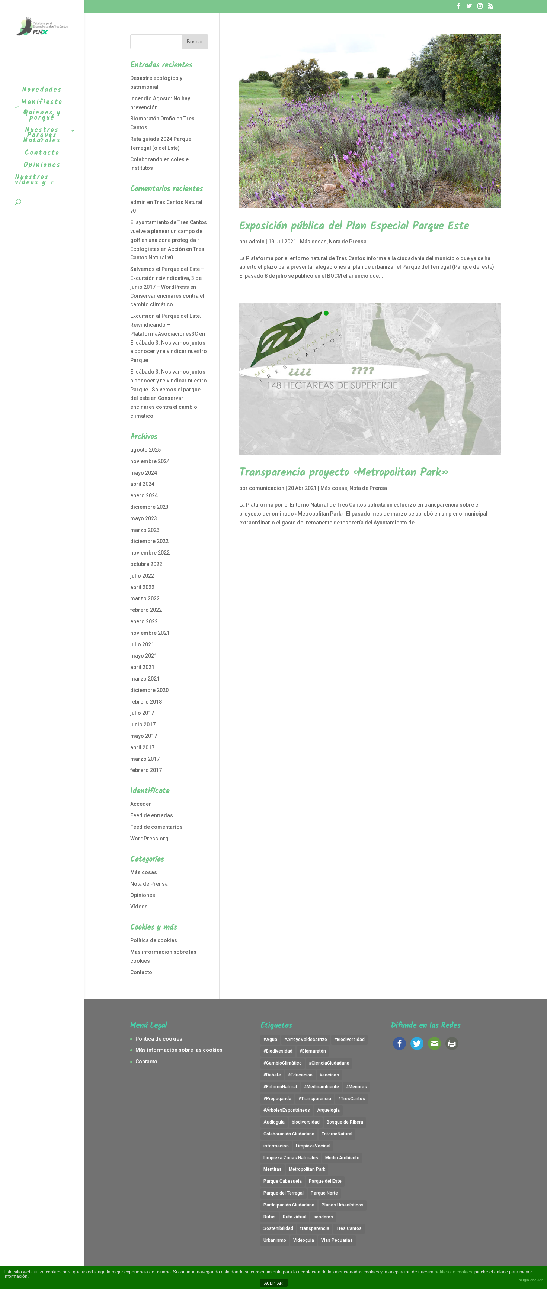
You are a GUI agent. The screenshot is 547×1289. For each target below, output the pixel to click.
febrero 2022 (146, 610)
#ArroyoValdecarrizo (305, 1039)
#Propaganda (277, 1098)
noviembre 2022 (150, 553)
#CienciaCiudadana (329, 1063)
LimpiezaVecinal (313, 1146)
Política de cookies (153, 940)
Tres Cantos (349, 1228)
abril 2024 (142, 484)
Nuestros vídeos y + (35, 181)
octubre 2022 (146, 564)
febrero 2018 (146, 702)
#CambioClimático (282, 1063)
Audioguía (274, 1122)
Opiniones (142, 895)
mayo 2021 (143, 656)
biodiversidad (306, 1122)
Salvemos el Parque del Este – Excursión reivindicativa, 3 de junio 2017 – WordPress (167, 278)
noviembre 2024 (150, 461)
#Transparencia (314, 1098)
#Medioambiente (321, 1086)
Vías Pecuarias (337, 1240)
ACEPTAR (273, 1283)
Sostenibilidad (278, 1228)
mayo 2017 (143, 736)
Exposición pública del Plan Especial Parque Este (354, 226)
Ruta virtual (294, 1216)
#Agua (270, 1039)
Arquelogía (328, 1110)
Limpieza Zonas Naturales (290, 1157)
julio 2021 (142, 644)
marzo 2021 (145, 679)
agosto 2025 (145, 450)
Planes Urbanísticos (343, 1205)
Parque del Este (325, 1181)
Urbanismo (274, 1240)
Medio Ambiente (342, 1157)
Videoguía (303, 1240)
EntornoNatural (337, 1134)
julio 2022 (142, 576)
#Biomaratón (313, 1051)
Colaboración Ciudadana (288, 1134)
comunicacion (266, 488)
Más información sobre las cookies (179, 1050)
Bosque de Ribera (345, 1122)
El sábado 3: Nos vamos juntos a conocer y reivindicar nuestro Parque (168, 352)
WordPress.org (149, 838)
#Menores (356, 1086)
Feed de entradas (151, 815)
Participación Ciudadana (288, 1205)
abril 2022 (142, 587)
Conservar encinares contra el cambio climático (163, 407)
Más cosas (313, 242)
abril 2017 (142, 747)
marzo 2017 (145, 759)
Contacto (141, 972)
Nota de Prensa (348, 242)
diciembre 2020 (149, 690)
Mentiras (272, 1169)
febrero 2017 (146, 770)
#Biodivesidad (277, 1051)
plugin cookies (531, 1280)
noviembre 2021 (150, 633)
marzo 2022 (145, 598)
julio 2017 (142, 713)
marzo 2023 (145, 530)
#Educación (300, 1075)
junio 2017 (143, 724)
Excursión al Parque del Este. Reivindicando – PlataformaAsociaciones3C (165, 325)
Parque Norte (324, 1193)
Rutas (269, 1216)
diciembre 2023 (149, 507)
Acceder (140, 804)
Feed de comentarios (156, 827)
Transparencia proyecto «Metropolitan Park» (344, 473)
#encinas (329, 1075)
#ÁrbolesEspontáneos (286, 1110)
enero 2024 (144, 495)
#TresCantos (351, 1098)
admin (257, 242)
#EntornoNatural (280, 1086)
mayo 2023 (143, 518)
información (276, 1146)
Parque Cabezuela (282, 1181)
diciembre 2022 (149, 541)
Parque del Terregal (283, 1193)
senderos (323, 1216)
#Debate (272, 1075)
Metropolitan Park (307, 1169)
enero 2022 (144, 621)
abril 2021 (142, 667)
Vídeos (139, 907)
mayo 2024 (143, 473)
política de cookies (453, 1272)
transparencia (314, 1228)
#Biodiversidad (349, 1039)
